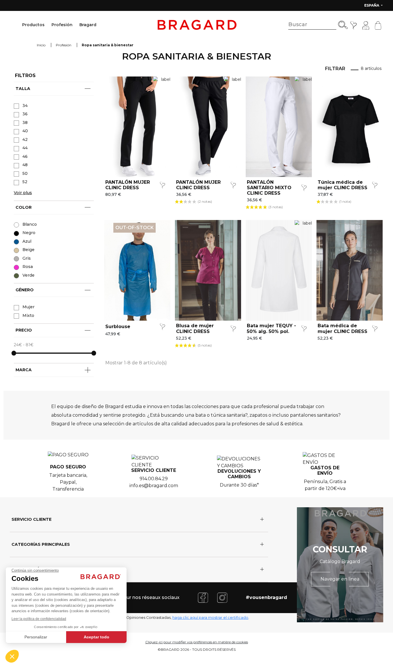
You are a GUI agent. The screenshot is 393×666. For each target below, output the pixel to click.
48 (25, 164)
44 (25, 147)
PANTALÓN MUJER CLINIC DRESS (127, 184)
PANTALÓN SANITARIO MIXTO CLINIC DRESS (269, 187)
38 (25, 122)
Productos (33, 24)
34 (25, 105)
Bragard (87, 24)
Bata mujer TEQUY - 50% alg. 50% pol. (271, 328)
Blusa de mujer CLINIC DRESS (195, 328)
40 (25, 130)
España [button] (372, 5)
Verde (28, 275)
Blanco (29, 224)
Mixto (28, 315)
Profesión (62, 24)
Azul (26, 241)
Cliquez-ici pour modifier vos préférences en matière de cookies (196, 642)
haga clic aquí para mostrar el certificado (210, 617)
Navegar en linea (339, 579)
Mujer (28, 306)
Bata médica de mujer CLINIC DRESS (342, 328)
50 (25, 173)
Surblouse (117, 326)
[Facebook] (203, 597)
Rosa (27, 266)
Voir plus (23, 192)
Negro (28, 232)
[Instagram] (222, 597)
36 (25, 113)
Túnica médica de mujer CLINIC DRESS (342, 184)
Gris (26, 258)
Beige (28, 249)
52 (24, 181)
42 (25, 139)
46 (25, 156)
